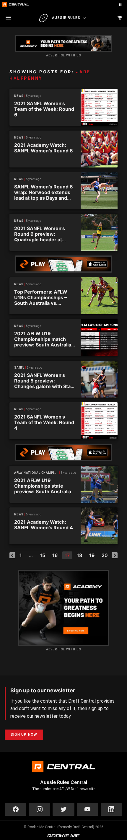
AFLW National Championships (37, 472)
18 (79, 555)
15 (42, 555)
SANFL (19, 367)
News (19, 95)
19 (92, 555)
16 (55, 555)
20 (105, 555)
